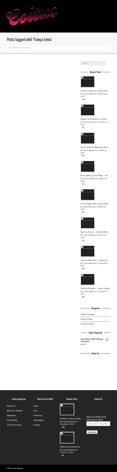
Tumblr (88, 410)
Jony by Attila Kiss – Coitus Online (95, 260)
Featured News (87, 324)
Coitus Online (86, 319)
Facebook (88, 406)
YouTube (107, 406)
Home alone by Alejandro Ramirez (95, 147)
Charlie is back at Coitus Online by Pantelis (95, 91)
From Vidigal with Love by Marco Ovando (95, 204)
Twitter (95, 406)
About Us (11, 406)
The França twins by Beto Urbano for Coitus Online (23, 89)
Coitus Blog (12, 420)
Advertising (38, 420)
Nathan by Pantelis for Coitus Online (95, 119)
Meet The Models (15, 411)
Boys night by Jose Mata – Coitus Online (95, 175)
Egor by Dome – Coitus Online (94, 232)
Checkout (37, 415)
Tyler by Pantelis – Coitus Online (95, 288)
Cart (35, 411)
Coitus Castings (87, 314)
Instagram (101, 406)
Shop (35, 406)
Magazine (11, 415)
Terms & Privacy (14, 425)
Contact (36, 425)
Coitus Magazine (14, 47)
